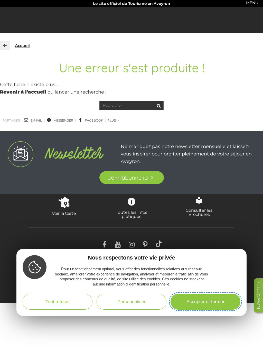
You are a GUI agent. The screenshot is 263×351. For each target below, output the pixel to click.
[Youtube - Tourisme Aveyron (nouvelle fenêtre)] (118, 244)
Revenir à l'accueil (23, 92)
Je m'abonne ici (128, 177)
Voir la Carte (64, 213)
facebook (93, 120)
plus (112, 120)
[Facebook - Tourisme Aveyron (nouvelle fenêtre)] (104, 244)
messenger (63, 120)
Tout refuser (57, 301)
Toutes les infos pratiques (131, 214)
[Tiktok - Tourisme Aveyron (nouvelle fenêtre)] (159, 244)
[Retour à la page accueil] (5, 45)
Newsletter (258, 295)
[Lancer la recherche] (158, 105)
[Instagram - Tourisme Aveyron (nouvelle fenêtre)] (131, 244)
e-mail (36, 120)
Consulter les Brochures (199, 212)
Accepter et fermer (205, 301)
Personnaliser (131, 301)
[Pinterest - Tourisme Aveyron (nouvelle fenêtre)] (145, 244)
